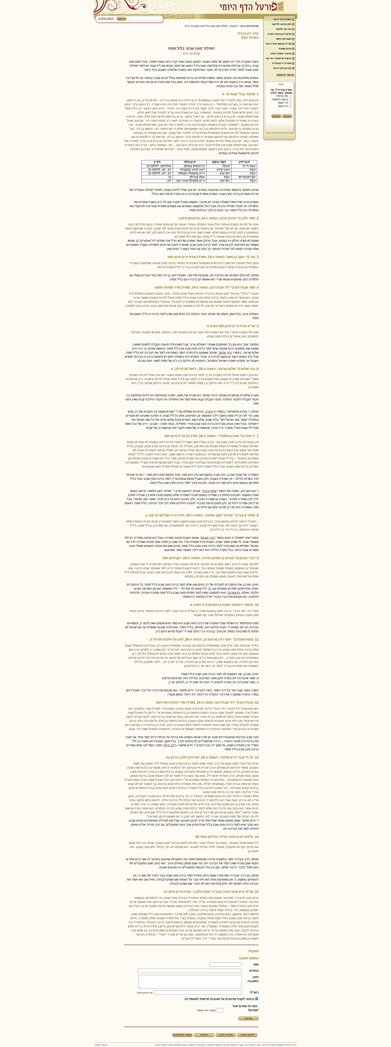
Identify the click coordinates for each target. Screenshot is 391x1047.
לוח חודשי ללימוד (281, 24)
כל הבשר (283, 106)
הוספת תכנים (230, 1045)
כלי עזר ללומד (283, 29)
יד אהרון (210, 411)
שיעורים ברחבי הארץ (279, 34)
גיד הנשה (283, 102)
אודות (252, 1045)
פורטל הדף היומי (249, 26)
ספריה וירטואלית (281, 63)
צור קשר (243, 1045)
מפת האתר (160, 1045)
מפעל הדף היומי (282, 19)
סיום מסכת (285, 48)
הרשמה (281, 74)
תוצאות (276, 116)
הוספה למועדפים (182, 1034)
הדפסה (204, 1034)
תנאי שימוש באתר (177, 1045)
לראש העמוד (247, 1034)
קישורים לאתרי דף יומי (278, 58)
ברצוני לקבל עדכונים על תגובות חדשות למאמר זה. (219, 999)
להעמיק (234, 26)
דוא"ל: (254, 992)
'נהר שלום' (225, 352)
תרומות (192, 1045)
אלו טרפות (282, 95)
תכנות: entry (101, 1045)
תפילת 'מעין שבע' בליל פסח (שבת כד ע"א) (206, 26)
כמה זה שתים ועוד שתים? (244, 1008)
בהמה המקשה (280, 99)
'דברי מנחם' (208, 537)
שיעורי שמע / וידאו (281, 53)
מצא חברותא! (283, 38)
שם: (256, 964)
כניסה (290, 74)
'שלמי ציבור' (209, 491)
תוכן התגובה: (253, 979)
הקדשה (201, 1045)
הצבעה (287, 116)
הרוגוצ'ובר (233, 592)
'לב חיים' (169, 745)
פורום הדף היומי (282, 68)
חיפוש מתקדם (106, 18)
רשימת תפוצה (214, 1045)
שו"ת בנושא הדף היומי (278, 43)
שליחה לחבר (226, 1034)
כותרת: (254, 970)
